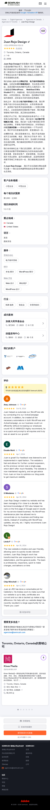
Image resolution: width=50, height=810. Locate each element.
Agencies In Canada (34, 19)
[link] (40, 3)
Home (4, 19)
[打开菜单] (45, 3)
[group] (25, 676)
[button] (43, 31)
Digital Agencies (16, 19)
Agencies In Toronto (9, 22)
